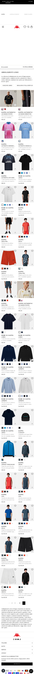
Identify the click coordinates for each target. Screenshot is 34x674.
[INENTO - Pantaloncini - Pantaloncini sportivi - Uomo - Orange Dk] (2, 269)
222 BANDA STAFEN (8, 115)
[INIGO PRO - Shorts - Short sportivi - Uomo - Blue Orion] (5, 237)
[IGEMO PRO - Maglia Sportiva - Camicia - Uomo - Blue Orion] (2, 555)
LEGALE (3, 653)
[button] (3, 671)
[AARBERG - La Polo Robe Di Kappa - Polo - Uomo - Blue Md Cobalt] (2, 364)
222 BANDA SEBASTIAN (25, 115)
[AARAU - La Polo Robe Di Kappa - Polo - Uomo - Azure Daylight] (24, 173)
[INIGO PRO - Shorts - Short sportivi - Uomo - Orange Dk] (7, 237)
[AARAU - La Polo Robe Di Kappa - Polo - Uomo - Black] (19, 173)
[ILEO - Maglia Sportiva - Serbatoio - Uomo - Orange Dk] (2, 492)
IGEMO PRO (8, 561)
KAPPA (3, 14)
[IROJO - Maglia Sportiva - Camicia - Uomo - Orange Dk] (27, 205)
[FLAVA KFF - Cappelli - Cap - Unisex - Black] (19, 428)
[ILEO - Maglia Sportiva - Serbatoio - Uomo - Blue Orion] (7, 492)
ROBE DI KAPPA (28, 14)
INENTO (8, 274)
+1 (29, 204)
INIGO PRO (7, 242)
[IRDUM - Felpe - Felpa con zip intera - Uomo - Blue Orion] (19, 460)
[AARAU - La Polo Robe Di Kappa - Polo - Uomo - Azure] (22, 173)
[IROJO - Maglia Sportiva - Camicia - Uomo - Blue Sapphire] (24, 205)
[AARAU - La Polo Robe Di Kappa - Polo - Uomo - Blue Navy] (2, 428)
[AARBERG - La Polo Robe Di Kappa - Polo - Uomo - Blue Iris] (10, 364)
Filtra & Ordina (28, 67)
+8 (12, 364)
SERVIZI (3, 649)
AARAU (25, 178)
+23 (29, 172)
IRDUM (25, 465)
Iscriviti (17, 663)
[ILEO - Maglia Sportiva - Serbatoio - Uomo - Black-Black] (5, 492)
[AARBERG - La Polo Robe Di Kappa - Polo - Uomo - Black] (7, 364)
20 (19, 603)
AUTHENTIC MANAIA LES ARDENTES (25, 146)
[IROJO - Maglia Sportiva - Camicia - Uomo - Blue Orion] (22, 205)
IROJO (25, 210)
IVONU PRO (24, 274)
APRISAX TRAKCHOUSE (8, 465)
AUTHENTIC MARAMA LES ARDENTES (8, 146)
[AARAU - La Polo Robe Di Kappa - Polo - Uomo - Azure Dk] (27, 173)
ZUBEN (8, 338)
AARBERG (8, 370)
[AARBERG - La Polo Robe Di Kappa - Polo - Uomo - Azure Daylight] (5, 364)
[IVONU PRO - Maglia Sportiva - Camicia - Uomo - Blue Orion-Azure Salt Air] (19, 269)
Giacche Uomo (7, 85)
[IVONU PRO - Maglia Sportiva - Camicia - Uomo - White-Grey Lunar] (22, 269)
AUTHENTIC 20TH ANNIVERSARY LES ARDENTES (8, 178)
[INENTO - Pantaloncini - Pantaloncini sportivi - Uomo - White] (10, 269)
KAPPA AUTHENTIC (14, 14)
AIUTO (3, 646)
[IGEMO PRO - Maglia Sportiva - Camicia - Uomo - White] (10, 555)
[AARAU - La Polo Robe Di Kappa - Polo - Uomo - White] (2, 205)
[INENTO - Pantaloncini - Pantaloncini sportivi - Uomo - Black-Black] (5, 269)
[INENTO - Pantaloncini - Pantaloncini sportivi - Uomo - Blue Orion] (7, 269)
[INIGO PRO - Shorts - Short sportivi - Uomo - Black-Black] (2, 237)
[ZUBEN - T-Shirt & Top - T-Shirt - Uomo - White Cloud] (5, 332)
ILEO (8, 497)
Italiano (4, 643)
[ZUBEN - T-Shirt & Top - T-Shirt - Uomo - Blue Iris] (2, 332)
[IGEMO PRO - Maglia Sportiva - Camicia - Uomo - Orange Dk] (7, 555)
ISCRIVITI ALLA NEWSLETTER (9, 656)
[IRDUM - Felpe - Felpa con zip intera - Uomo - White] (24, 460)
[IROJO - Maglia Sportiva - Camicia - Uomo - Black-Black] (19, 205)
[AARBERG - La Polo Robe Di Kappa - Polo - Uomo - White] (19, 396)
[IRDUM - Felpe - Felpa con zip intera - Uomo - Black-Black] (22, 460)
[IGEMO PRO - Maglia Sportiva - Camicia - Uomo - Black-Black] (5, 555)
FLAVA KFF (25, 433)
